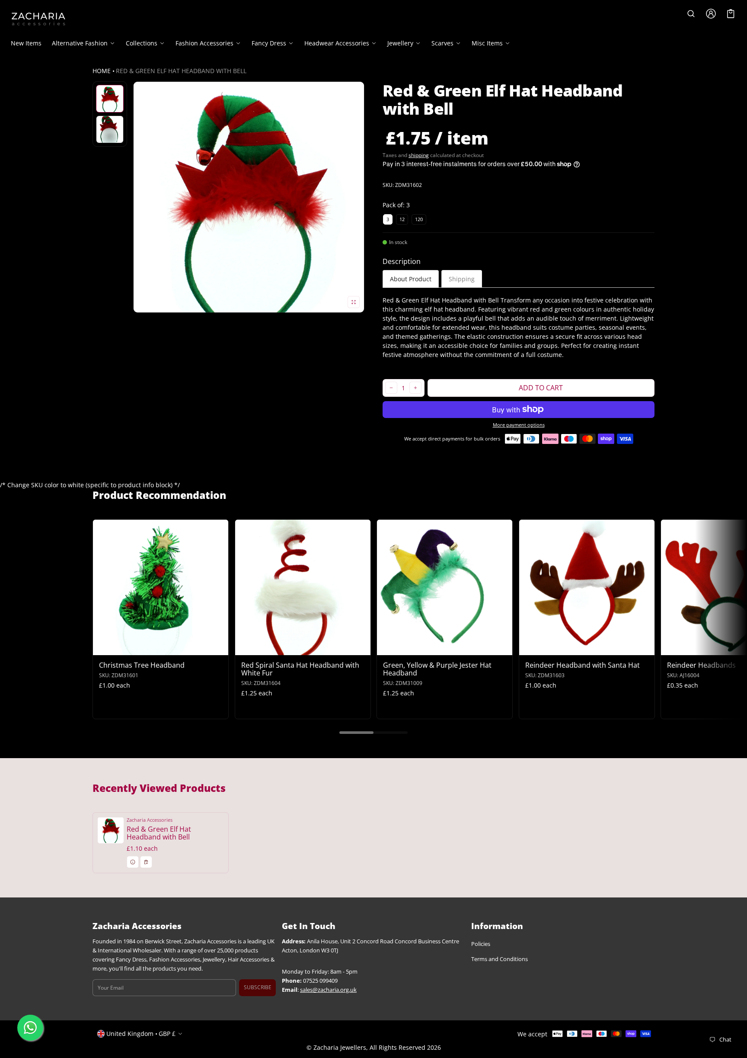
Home (102, 71)
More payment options (519, 425)
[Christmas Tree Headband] (160, 587)
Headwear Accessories (336, 43)
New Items (26, 43)
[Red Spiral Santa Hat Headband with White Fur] (302, 587)
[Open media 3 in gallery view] (109, 129)
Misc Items (487, 43)
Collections (141, 43)
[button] (691, 13)
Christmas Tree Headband (142, 665)
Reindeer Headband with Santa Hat (582, 665)
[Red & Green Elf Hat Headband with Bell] (160, 843)
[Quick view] (103, 647)
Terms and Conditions (499, 959)
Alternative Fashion (80, 43)
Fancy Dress (269, 43)
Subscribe (257, 987)
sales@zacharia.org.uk (328, 990)
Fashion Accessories (204, 43)
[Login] (711, 13)
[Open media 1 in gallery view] (109, 98)
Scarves (442, 43)
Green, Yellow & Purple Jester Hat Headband (437, 669)
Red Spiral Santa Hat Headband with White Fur (300, 669)
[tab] (411, 279)
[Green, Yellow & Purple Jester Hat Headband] (444, 587)
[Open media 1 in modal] (249, 197)
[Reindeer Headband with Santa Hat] (586, 587)
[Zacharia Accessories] (38, 19)
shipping (419, 155)
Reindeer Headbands (701, 665)
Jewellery (400, 43)
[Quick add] (120, 647)
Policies (480, 944)
